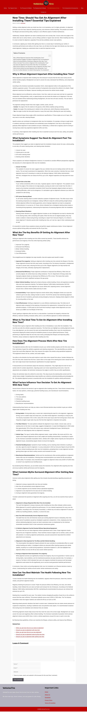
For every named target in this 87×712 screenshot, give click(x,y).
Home (5, 8)
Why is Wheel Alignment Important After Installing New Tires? (28, 57)
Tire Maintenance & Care (53, 8)
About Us (47, 694)
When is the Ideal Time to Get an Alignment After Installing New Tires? (30, 63)
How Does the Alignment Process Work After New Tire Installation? (30, 64)
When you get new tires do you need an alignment (30, 628)
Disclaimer (48, 697)
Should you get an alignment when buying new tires (30, 634)
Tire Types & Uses (12, 8)
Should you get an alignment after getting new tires (30, 636)
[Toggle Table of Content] (49, 56)
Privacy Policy (48, 700)
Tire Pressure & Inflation (26, 8)
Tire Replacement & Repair (39, 8)
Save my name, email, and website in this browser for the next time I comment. (35, 675)
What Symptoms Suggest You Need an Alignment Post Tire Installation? (31, 59)
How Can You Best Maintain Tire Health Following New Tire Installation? (31, 70)
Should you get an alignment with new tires (28, 630)
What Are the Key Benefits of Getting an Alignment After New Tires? (30, 61)
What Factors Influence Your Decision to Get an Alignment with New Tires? (32, 66)
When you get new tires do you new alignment (28, 632)
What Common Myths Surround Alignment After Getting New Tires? (30, 68)
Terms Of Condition (50, 703)
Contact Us (43, 12)
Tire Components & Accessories (70, 8)
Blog (82, 8)
